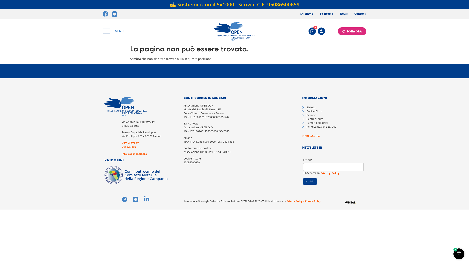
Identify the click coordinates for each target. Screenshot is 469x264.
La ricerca (326, 13)
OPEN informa (311, 136)
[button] (458, 253)
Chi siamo (306, 13)
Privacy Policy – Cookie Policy (303, 201)
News (344, 13)
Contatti (360, 13)
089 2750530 (130, 143)
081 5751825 (129, 147)
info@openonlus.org (134, 154)
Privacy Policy (330, 173)
